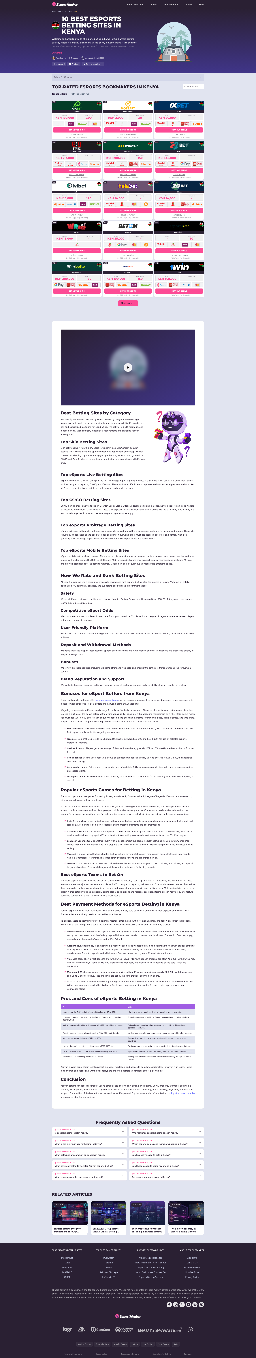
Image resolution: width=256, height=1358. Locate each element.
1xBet (67, 1262)
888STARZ (67, 1272)
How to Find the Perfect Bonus (150, 1262)
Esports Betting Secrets (151, 1277)
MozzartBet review (128, 134)
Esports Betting (135, 4)
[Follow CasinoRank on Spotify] (195, 1304)
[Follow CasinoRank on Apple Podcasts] (201, 1304)
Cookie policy (101, 1354)
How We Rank (192, 1272)
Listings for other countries (181, 1093)
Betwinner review (128, 174)
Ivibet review (76, 215)
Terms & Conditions (73, 1354)
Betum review (128, 255)
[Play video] (128, 367)
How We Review (192, 1267)
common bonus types (106, 700)
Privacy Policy (192, 1277)
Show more (126, 303)
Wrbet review (77, 255)
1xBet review (179, 134)
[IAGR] (67, 1329)
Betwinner (67, 1267)
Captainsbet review (179, 255)
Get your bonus (77, 130)
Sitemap (188, 1354)
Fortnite (109, 1262)
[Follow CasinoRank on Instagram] (175, 1304)
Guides (188, 4)
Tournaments (171, 4)
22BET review (179, 174)
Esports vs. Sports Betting (151, 1267)
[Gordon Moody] (124, 1329)
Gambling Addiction (162, 1354)
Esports (153, 4)
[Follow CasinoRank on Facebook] (169, 1304)
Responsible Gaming (130, 1354)
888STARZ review (76, 174)
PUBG (109, 1267)
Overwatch (108, 1257)
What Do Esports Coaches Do (151, 1272)
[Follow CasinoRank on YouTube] (188, 1304)
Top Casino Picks (59, 94)
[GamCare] (100, 1329)
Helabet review (128, 215)
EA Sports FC (108, 1277)
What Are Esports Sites (150, 1257)
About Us (192, 1257)
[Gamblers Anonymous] (81, 1329)
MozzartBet (67, 1257)
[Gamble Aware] (160, 1329)
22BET (67, 1277)
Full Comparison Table (81, 94)
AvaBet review (76, 134)
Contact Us (192, 1262)
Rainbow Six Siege (109, 1272)
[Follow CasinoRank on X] (182, 1304)
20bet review (179, 215)
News (201, 4)
